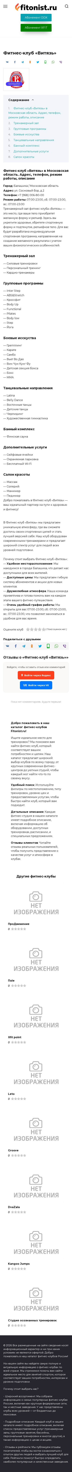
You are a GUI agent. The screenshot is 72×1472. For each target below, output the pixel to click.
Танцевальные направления (34, 140)
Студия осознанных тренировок (32, 1320)
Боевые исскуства (26, 134)
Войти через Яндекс (36, 675)
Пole (11, 980)
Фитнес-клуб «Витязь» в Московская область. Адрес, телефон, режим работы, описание (34, 113)
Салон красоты (24, 157)
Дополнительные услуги (31, 151)
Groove (13, 1150)
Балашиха (14, 84)
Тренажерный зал (26, 123)
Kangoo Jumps (19, 1263)
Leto (11, 1093)
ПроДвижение (18, 924)
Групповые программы (30, 128)
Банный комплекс (27, 145)
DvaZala (14, 1207)
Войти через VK (36, 685)
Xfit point (14, 1037)
